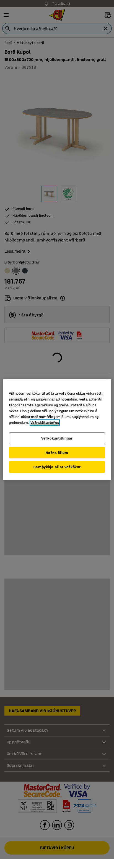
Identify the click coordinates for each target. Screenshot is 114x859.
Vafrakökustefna (44, 422)
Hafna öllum (57, 452)
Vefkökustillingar (57, 438)
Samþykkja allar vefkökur (57, 467)
